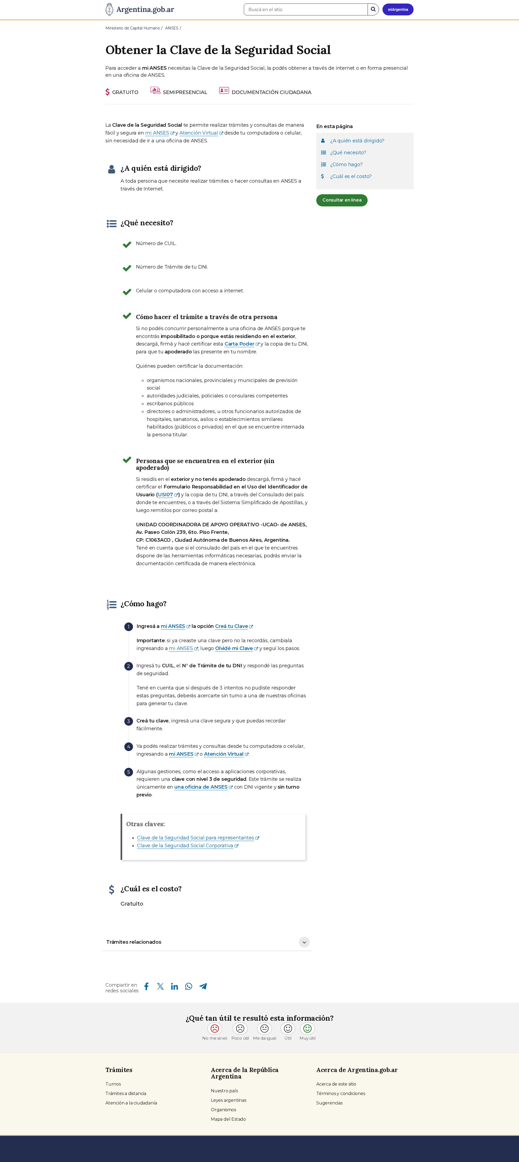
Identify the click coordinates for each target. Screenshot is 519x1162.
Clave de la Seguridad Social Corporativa (185, 846)
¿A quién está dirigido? (357, 141)
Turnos (113, 1084)
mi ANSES (157, 133)
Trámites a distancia (125, 1093)
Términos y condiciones (340, 1093)
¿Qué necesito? (348, 153)
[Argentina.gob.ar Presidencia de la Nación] (139, 9)
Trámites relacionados (133, 942)
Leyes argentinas (228, 1100)
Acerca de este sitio (336, 1084)
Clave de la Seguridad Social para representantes (195, 838)
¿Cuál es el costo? (351, 176)
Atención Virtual (198, 133)
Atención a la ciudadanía (131, 1103)
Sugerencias (329, 1103)
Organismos (223, 1109)
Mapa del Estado (228, 1119)
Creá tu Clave (231, 626)
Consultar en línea (341, 200)
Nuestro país (224, 1090)
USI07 (165, 495)
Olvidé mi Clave (234, 648)
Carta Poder (239, 344)
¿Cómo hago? (346, 165)
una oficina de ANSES (201, 787)
